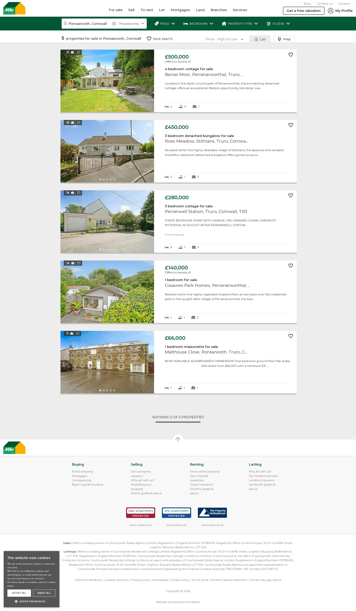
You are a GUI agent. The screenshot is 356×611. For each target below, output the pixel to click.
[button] (31, 601)
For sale (116, 10)
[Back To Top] (178, 439)
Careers (344, 3)
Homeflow (192, 602)
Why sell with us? (142, 480)
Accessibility (160, 580)
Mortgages (180, 10)
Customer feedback (88, 580)
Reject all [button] (44, 592)
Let (162, 10)
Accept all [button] (19, 592)
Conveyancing (81, 480)
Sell (131, 10)
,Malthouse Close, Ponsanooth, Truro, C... (178, 362)
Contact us (325, 3)
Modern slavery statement (229, 580)
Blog (307, 3)
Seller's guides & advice (146, 493)
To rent (147, 10)
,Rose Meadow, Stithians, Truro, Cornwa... (178, 151)
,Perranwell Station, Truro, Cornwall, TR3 (178, 221)
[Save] (291, 55)
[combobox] (89, 23)
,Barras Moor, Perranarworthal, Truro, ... (178, 81)
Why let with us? (260, 471)
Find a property (82, 471)
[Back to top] (24, 447)
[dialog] (31, 579)
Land (200, 10)
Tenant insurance (201, 484)
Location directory (116, 580)
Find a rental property (205, 471)
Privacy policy (140, 580)
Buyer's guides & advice (87, 484)
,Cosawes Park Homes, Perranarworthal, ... (178, 291)
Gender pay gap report (265, 580)
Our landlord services (263, 476)
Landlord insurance (262, 480)
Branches (219, 10)
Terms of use (200, 580)
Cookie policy (180, 580)
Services (240, 10)
